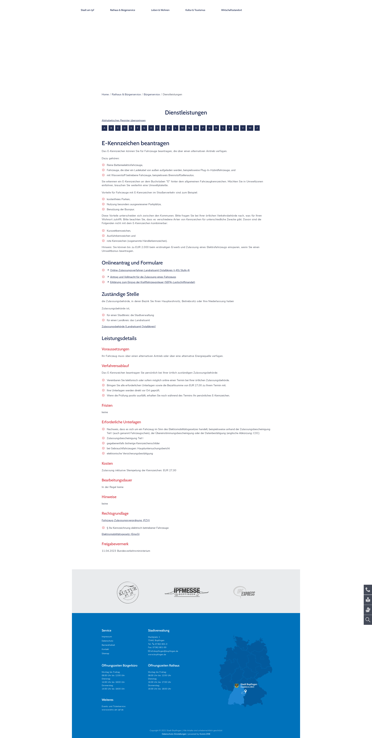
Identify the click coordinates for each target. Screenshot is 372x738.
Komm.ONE (205, 734)
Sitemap (105, 653)
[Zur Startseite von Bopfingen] (277, 7)
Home (105, 94)
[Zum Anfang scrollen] (363, 729)
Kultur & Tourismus (195, 10)
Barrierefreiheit (108, 645)
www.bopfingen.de (157, 654)
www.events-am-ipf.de (113, 709)
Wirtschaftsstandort (231, 10)
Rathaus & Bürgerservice (122, 10)
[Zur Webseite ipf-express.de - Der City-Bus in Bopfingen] (244, 592)
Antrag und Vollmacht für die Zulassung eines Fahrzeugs (143, 277)
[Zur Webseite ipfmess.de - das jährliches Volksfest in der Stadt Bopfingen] (186, 592)
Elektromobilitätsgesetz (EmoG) (121, 534)
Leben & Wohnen (160, 10)
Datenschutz (107, 640)
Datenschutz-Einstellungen (174, 734)
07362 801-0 (161, 644)
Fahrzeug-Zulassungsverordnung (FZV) (126, 520)
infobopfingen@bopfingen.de (164, 651)
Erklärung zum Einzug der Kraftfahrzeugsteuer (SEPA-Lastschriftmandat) (152, 282)
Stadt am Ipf (87, 10)
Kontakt (105, 649)
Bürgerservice (152, 94)
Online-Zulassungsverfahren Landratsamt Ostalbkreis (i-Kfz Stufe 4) (150, 270)
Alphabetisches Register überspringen (124, 120)
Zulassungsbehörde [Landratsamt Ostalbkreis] (129, 326)
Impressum (107, 636)
